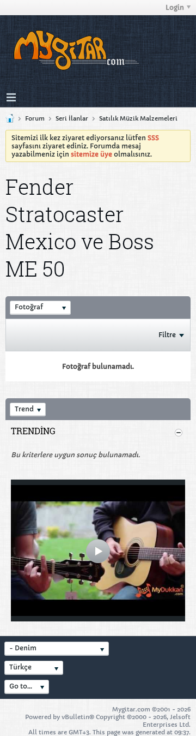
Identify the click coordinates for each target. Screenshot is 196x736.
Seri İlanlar (72, 118)
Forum (35, 118)
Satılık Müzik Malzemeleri (138, 118)
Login (175, 7)
